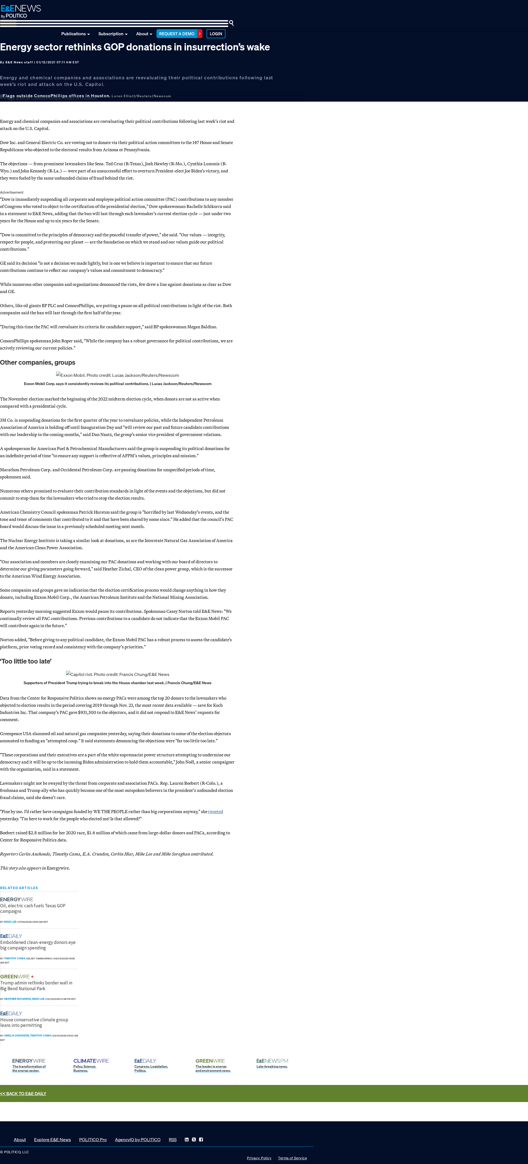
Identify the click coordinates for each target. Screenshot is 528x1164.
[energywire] (17, 899)
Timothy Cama (14, 958)
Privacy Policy (259, 1158)
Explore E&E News (52, 1139)
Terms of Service (292, 1158)
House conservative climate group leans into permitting (34, 1022)
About (142, 34)
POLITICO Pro (93, 1139)
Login (216, 33)
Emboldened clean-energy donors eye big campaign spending (38, 945)
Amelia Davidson (16, 1035)
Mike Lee (10, 922)
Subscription (110, 34)
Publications (73, 34)
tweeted (215, 811)
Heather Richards (17, 999)
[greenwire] (15, 976)
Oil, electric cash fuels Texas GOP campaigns (32, 908)
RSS (173, 1139)
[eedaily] (13, 936)
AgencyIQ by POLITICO (138, 1139)
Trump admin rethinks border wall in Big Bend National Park (36, 985)
